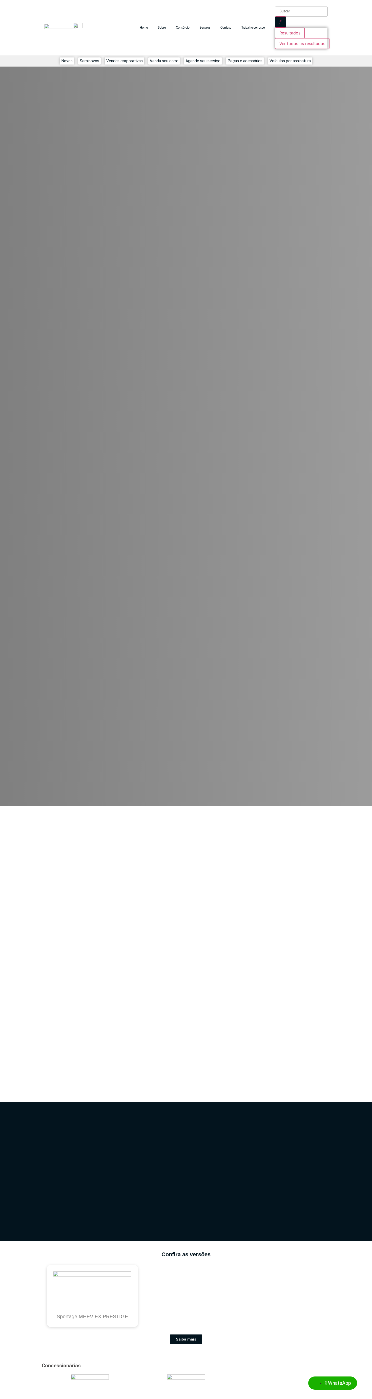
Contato (225, 27)
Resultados (289, 32)
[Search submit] (280, 22)
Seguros (205, 27)
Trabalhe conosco (253, 27)
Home (144, 27)
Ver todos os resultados (302, 43)
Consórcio (183, 27)
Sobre (162, 27)
